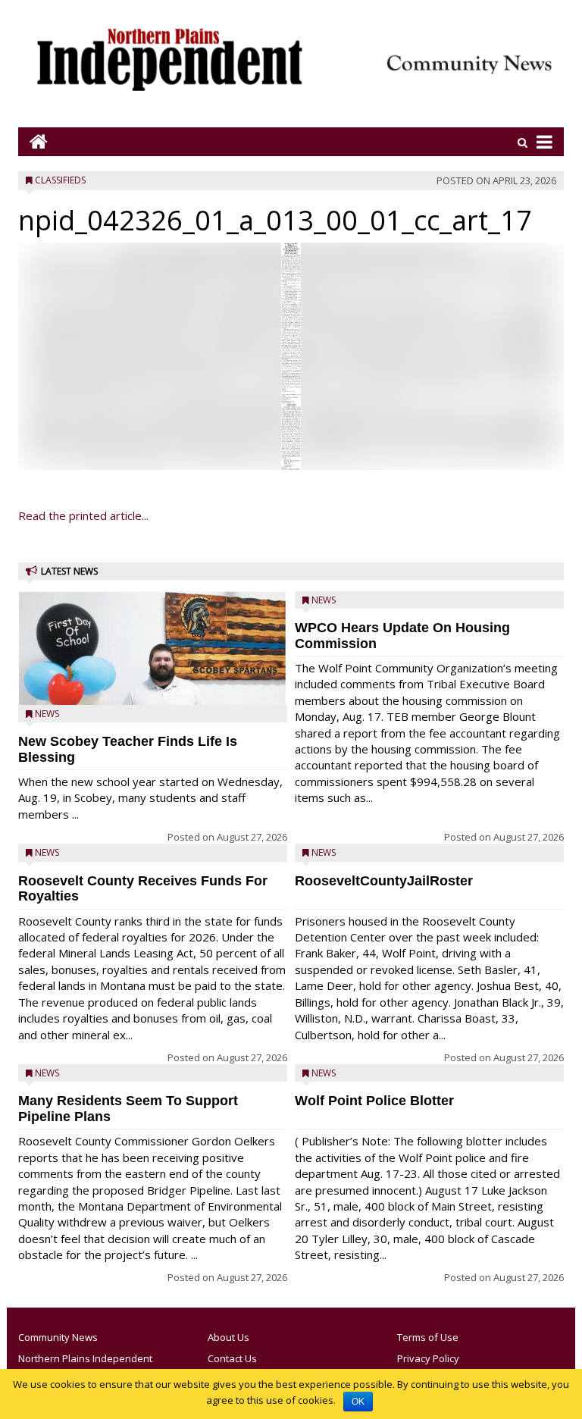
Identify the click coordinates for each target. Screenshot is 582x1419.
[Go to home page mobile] (33, 141)
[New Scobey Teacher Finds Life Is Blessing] (152, 683)
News (47, 713)
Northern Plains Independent (85, 1358)
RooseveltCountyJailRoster (384, 880)
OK (358, 1401)
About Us (228, 1337)
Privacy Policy (428, 1358)
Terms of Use (427, 1337)
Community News (58, 1337)
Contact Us (232, 1358)
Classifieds (60, 180)
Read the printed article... (83, 515)
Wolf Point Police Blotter (374, 1100)
